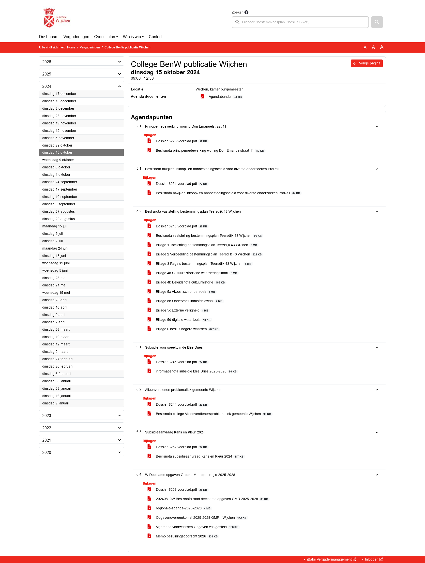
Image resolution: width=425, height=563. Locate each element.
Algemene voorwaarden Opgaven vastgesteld (196, 527)
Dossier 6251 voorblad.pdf (181, 184)
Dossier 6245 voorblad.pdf (181, 362)
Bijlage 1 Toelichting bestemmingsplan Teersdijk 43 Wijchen (206, 245)
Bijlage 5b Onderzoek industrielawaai (188, 301)
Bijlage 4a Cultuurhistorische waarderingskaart (196, 273)
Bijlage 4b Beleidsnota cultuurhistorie (190, 282)
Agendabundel (225, 97)
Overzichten (104, 37)
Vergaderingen (76, 37)
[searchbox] (300, 22)
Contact (155, 37)
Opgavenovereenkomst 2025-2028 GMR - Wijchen (200, 517)
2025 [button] (46, 74)
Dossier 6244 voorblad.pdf (181, 404)
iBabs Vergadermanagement (329, 559)
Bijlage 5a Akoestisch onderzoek (185, 292)
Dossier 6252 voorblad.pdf (181, 447)
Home (71, 47)
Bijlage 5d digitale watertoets (183, 320)
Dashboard (49, 37)
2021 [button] (46, 440)
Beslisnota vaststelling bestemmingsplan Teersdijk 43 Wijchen (208, 235)
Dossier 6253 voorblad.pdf (181, 489)
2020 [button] (46, 452)
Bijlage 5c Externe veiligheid (181, 310)
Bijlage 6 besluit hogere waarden (186, 329)
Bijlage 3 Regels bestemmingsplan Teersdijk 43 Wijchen (203, 264)
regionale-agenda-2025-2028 (183, 508)
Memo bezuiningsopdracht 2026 (186, 536)
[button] (377, 22)
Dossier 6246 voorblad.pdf (181, 226)
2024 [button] (46, 86)
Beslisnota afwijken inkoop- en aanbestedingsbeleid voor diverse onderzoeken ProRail (227, 193)
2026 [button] (46, 62)
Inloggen (371, 559)
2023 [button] (46, 416)
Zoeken (237, 12)
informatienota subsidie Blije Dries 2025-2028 (196, 371)
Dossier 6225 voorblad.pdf (181, 141)
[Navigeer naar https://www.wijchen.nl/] (55, 18)
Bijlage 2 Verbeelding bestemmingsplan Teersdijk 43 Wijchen (208, 254)
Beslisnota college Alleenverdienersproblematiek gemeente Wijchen (213, 414)
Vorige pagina (369, 63)
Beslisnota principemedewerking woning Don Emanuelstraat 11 (209, 150)
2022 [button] (46, 428)
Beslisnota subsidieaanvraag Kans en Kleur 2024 (199, 456)
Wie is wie (132, 37)
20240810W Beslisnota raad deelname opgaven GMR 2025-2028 (211, 499)
